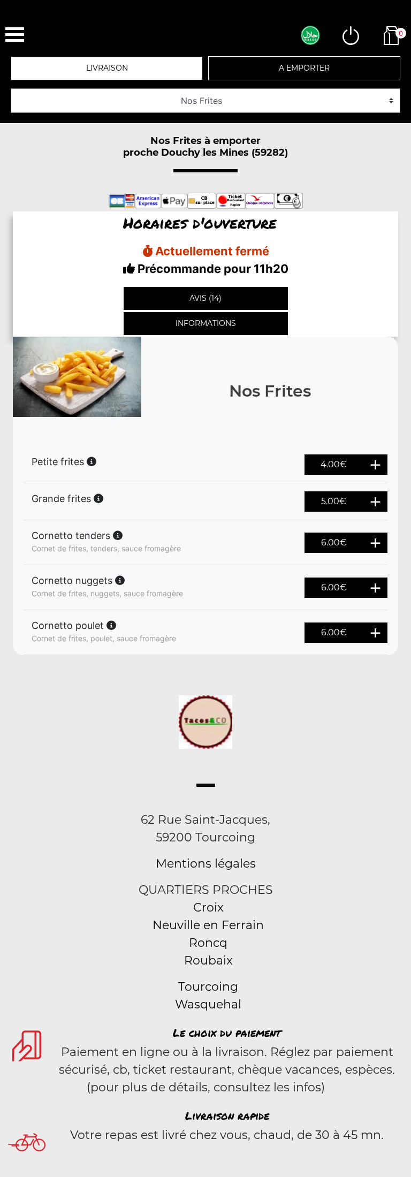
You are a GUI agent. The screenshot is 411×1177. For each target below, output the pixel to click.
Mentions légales (206, 863)
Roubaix (208, 960)
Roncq (208, 943)
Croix (208, 907)
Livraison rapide (227, 1115)
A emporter (304, 68)
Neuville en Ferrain (208, 925)
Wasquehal (208, 1004)
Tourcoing (208, 986)
